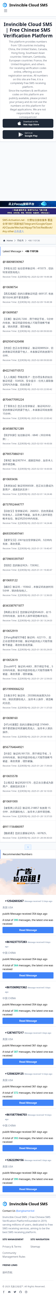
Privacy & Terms (11, 1246)
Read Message (28, 930)
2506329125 (14, 1073)
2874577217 (14, 1032)
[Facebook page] (3, 1292)
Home (10, 240)
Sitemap (35, 1246)
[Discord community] (9, 1292)
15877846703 (16, 1114)
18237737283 (16, 942)
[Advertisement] (28, 171)
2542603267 (14, 901)
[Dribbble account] (26, 1292)
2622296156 (14, 1160)
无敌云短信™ (17, 1286)
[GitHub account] (20, 1292)
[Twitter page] (15, 1292)
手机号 (20, 240)
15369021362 (16, 987)
